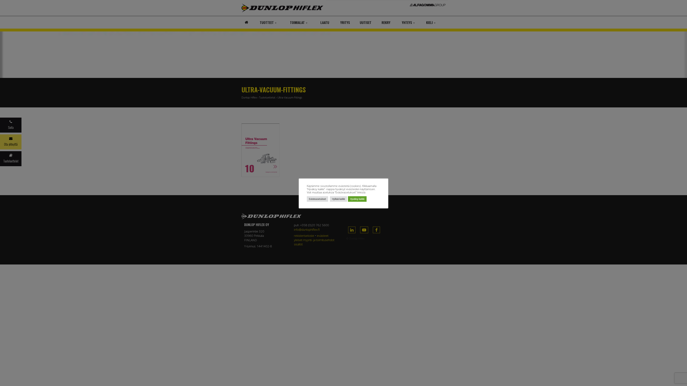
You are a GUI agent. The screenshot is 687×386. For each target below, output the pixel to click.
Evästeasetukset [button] (317, 199)
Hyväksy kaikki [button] (357, 199)
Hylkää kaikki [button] (338, 199)
